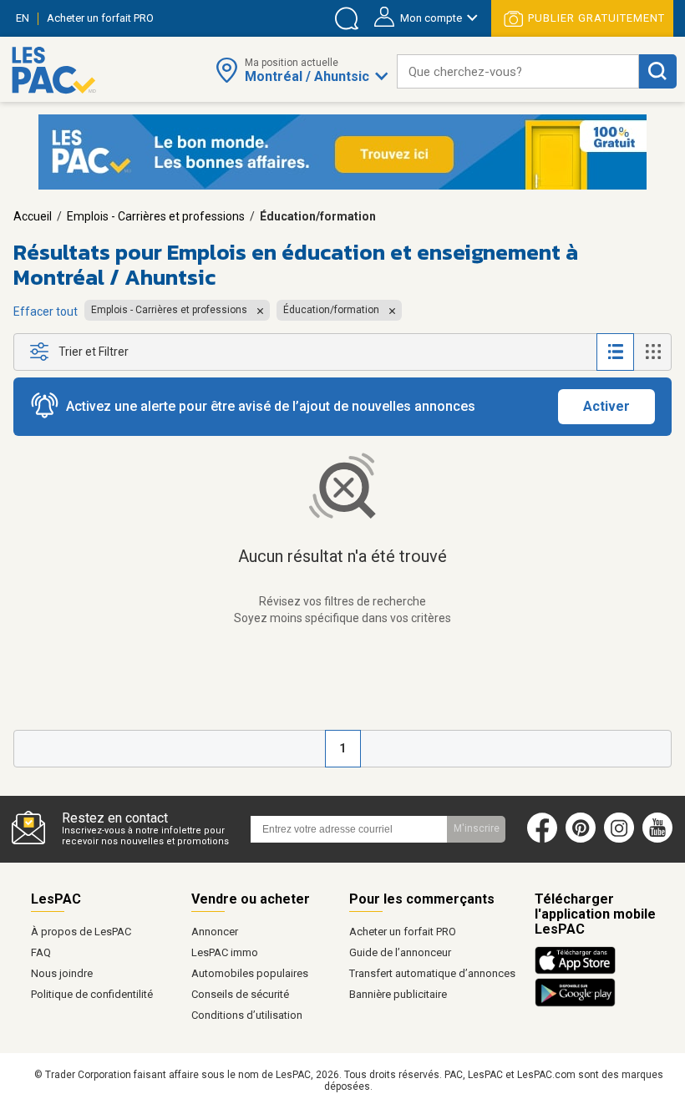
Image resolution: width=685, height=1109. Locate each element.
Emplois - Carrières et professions (156, 216)
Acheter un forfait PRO (402, 931)
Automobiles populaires (249, 973)
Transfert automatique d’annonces (432, 973)
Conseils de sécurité (240, 994)
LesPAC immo (224, 952)
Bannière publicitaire (398, 994)
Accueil (32, 216)
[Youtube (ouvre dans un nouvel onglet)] (661, 839)
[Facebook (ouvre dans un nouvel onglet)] (542, 839)
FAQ (41, 952)
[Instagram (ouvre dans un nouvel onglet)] (619, 839)
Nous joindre (62, 973)
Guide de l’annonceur (400, 952)
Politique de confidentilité (92, 994)
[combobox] (518, 71)
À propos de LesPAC (81, 931)
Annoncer (214, 931)
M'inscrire (477, 828)
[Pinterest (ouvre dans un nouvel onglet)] (580, 839)
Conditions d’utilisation (246, 1015)
